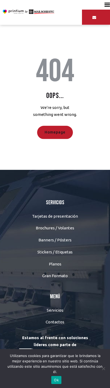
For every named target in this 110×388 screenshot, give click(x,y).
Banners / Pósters (55, 240)
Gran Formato (55, 275)
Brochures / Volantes (55, 228)
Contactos (55, 322)
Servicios (55, 310)
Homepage (55, 132)
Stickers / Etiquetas (55, 252)
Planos (55, 264)
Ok (56, 380)
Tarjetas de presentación (55, 216)
